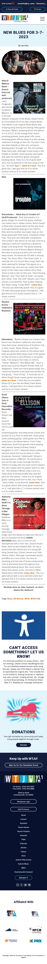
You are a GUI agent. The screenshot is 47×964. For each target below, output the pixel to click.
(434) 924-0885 (28, 789)
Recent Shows (23, 827)
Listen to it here (9, 380)
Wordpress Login (23, 801)
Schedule (23, 823)
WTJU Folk (35, 598)
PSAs (23, 839)
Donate (38, 9)
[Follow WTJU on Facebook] (21, 884)
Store (24, 856)
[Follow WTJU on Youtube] (29, 884)
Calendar (23, 835)
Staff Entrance (23, 809)
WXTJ (23, 868)
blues (9, 598)
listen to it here (29, 165)
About (23, 815)
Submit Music (23, 864)
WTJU (27, 598)
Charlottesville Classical (23, 872)
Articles (23, 847)
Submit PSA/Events (23, 860)
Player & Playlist (13, 9)
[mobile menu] (42, 19)
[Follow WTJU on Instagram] (17, 884)
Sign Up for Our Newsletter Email (23, 765)
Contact (23, 819)
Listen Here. (37, 284)
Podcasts (23, 843)
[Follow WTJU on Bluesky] (25, 884)
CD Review (18, 598)
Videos (23, 851)
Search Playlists (23, 831)
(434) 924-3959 (28, 786)
